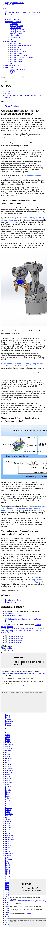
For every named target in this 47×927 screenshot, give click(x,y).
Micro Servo (14, 24)
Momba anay (9, 67)
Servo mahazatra (15, 28)
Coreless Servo (15, 36)
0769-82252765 (10, 5)
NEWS (12, 71)
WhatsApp (9, 650)
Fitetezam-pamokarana (17, 69)
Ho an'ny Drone (15, 49)
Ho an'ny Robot (15, 43)
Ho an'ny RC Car (16, 59)
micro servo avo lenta (31, 631)
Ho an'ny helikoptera (17, 53)
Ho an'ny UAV (15, 47)
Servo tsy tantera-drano (18, 32)
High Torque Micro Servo (14, 631)
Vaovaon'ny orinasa (12, 106)
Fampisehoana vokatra (13, 22)
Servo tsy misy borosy (17, 30)
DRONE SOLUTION (13, 20)
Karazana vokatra (11, 41)
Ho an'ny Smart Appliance (19, 55)
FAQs (12, 73)
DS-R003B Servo (26, 366)
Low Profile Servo (16, 37)
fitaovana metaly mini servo (23, 629)
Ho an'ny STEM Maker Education (21, 57)
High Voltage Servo (16, 34)
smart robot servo (7, 629)
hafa (11, 39)
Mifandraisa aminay (12, 65)
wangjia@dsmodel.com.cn (14, 3)
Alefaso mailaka (6, 648)
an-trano (8, 18)
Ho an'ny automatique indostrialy (21, 45)
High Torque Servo (16, 26)
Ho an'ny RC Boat (16, 61)
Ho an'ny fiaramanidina (18, 51)
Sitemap (10, 627)
